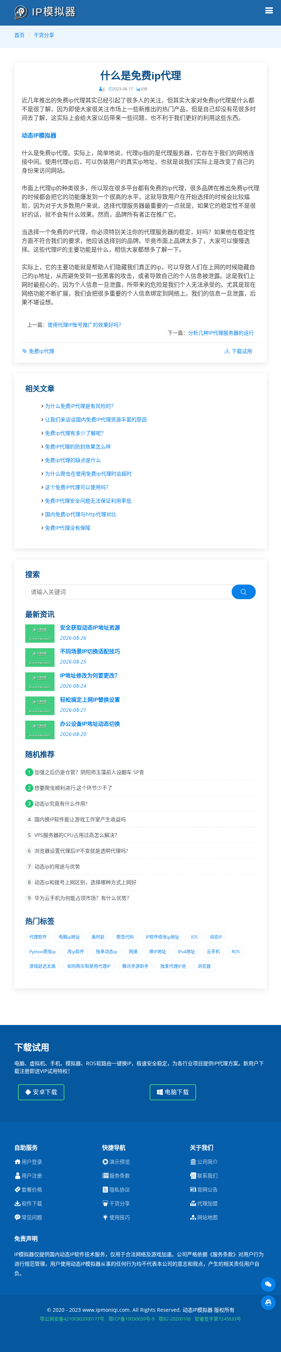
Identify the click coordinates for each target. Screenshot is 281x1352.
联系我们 (207, 1175)
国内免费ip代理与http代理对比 (80, 514)
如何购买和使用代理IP (88, 966)
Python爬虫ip (42, 952)
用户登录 (32, 1161)
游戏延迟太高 (42, 966)
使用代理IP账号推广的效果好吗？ (86, 324)
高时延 (98, 937)
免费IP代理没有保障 (67, 527)
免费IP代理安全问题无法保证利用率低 (88, 500)
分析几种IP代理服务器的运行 (221, 332)
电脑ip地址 (69, 937)
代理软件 (38, 937)
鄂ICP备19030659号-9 (131, 1318)
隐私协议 (119, 1189)
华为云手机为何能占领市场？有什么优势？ (83, 897)
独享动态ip (106, 952)
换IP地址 (157, 952)
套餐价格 (32, 1189)
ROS (236, 952)
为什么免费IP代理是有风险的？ (80, 405)
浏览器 (204, 966)
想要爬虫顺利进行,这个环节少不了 (73, 787)
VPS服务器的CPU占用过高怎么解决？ (77, 834)
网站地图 (207, 1217)
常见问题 (32, 1217)
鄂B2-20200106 (174, 1318)
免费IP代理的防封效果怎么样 (78, 446)
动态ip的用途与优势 (57, 866)
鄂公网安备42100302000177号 (72, 1318)
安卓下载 (44, 1092)
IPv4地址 (186, 952)
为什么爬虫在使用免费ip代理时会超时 (88, 473)
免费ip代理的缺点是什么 (73, 460)
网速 (133, 952)
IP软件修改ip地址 (162, 937)
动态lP (216, 937)
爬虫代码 (125, 937)
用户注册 (32, 1175)
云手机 (213, 952)
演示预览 (119, 1161)
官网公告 (207, 1189)
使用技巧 (119, 1217)
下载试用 (242, 351)
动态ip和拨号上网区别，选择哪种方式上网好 (85, 882)
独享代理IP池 (173, 966)
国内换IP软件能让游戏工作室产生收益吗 (80, 819)
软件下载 (32, 1203)
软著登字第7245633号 (218, 1318)
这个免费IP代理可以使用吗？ (78, 487)
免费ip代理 (41, 351)
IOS (194, 937)
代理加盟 (207, 1203)
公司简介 (207, 1161)
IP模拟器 (52, 12)
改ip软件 (75, 952)
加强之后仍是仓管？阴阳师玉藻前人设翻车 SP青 (89, 772)
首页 (19, 34)
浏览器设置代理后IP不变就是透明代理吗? (81, 850)
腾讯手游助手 (135, 966)
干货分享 (44, 34)
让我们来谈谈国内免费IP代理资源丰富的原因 (96, 419)
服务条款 (119, 1175)
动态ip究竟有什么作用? (60, 803)
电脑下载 (176, 1092)
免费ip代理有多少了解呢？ (75, 432)
